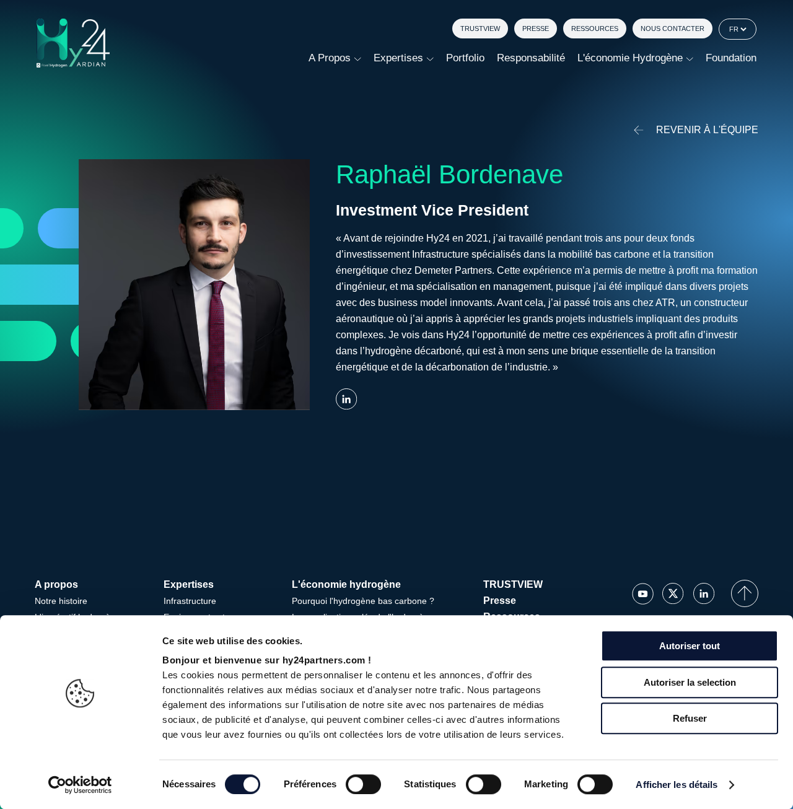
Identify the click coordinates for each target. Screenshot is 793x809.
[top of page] (744, 593)
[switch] (363, 784)
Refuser (690, 718)
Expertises (398, 58)
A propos (330, 58)
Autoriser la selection (690, 682)
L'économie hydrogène (630, 58)
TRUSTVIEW (480, 28)
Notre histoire (61, 601)
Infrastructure (190, 601)
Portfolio (465, 58)
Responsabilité (531, 58)
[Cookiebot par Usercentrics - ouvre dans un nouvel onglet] (80, 785)
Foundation (731, 58)
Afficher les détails (676, 784)
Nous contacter (672, 28)
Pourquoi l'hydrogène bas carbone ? (363, 601)
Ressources (594, 28)
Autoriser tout (689, 646)
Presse (535, 28)
